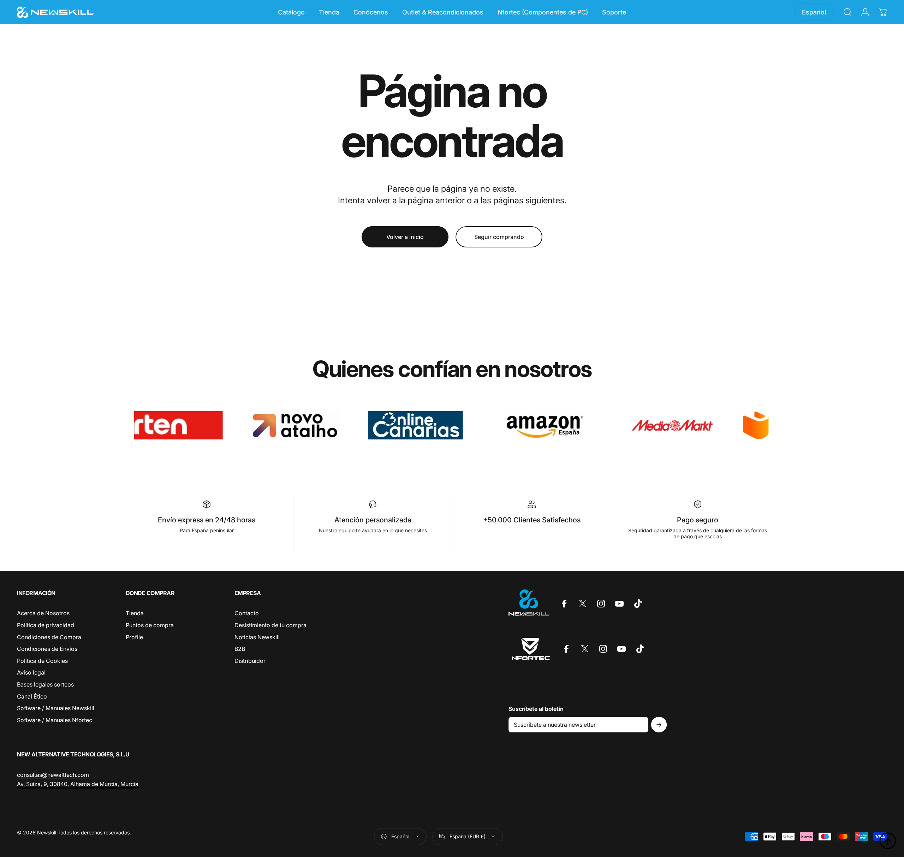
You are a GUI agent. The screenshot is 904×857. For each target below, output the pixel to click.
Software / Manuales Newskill (55, 708)
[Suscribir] (659, 724)
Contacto (246, 613)
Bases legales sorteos (45, 684)
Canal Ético (32, 696)
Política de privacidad (45, 625)
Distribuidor (250, 660)
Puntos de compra (150, 625)
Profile (134, 637)
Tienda (135, 613)
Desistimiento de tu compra (270, 625)
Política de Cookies (42, 660)
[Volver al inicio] (887, 840)
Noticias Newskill (257, 637)
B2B (239, 648)
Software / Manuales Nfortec (54, 720)
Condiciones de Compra (49, 637)
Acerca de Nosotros (43, 613)
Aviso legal (31, 672)
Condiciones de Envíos (47, 648)
